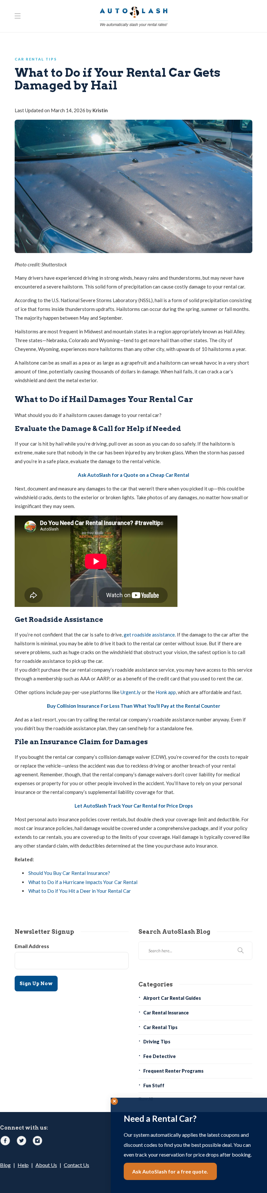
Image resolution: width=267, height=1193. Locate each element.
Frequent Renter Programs (173, 1071)
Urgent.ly (130, 692)
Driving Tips (156, 1041)
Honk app (166, 692)
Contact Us (76, 1165)
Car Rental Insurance (166, 1012)
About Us (46, 1165)
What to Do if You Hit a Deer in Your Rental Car (79, 891)
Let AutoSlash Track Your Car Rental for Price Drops (134, 806)
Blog (5, 1165)
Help (23, 1165)
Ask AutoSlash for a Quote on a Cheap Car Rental (133, 475)
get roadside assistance (149, 634)
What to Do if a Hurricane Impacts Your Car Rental (82, 882)
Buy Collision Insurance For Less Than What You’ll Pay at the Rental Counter (133, 706)
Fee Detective (159, 1056)
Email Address (32, 946)
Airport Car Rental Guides (172, 998)
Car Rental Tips (36, 59)
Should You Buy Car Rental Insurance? (69, 873)
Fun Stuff (153, 1085)
